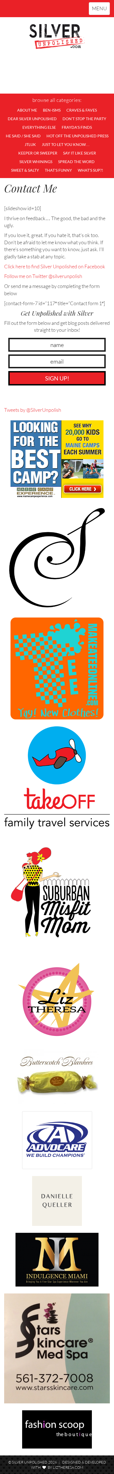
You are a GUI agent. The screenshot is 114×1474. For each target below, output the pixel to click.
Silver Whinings (35, 161)
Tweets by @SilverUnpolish (32, 410)
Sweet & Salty (25, 170)
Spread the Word (76, 161)
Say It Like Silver (79, 153)
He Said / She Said (23, 135)
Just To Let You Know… (66, 144)
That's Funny (58, 170)
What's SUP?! (90, 170)
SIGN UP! (57, 378)
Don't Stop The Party (84, 118)
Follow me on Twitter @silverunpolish (43, 276)
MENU (101, 10)
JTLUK (30, 144)
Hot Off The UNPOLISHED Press (77, 135)
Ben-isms (52, 110)
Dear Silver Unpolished (32, 118)
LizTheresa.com (68, 1467)
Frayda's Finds (77, 127)
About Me (27, 110)
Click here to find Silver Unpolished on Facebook (54, 266)
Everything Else (39, 127)
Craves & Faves (81, 110)
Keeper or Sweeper (37, 153)
